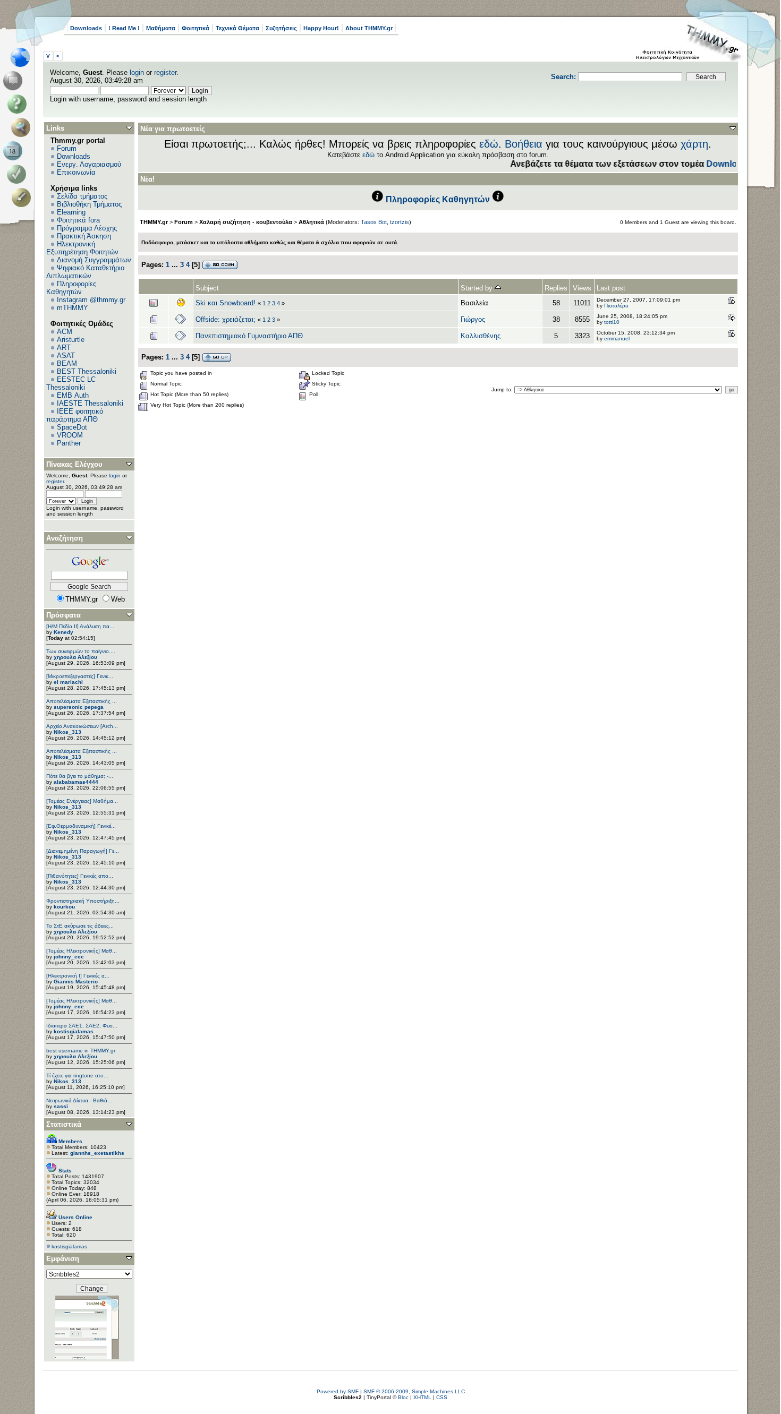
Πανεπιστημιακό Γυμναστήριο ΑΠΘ (249, 336)
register (165, 72)
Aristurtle (70, 340)
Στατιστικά (63, 1124)
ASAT (66, 355)
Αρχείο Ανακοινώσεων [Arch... (82, 726)
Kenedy (63, 632)
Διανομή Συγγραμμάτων (94, 260)
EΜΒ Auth (73, 395)
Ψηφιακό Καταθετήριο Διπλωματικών (85, 272)
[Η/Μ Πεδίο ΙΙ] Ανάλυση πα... (80, 626)
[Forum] (14, 81)
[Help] (18, 104)
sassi (61, 1106)
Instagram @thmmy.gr (91, 300)
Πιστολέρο (616, 305)
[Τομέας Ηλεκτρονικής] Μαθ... (81, 951)
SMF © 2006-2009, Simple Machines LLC (414, 1391)
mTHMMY (72, 308)
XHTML (422, 1397)
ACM (64, 332)
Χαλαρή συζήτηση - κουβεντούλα (245, 222)
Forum (67, 148)
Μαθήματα (160, 28)
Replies (556, 288)
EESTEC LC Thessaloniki (71, 383)
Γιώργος (473, 319)
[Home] (23, 57)
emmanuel (617, 338)
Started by (478, 288)
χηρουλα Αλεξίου (75, 657)
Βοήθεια (523, 144)
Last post (611, 288)
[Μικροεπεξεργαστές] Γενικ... (79, 676)
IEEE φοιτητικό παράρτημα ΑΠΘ (74, 415)
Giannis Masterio (76, 981)
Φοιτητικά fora (78, 220)
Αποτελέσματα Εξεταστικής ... (81, 701)
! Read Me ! (124, 28)
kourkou (64, 907)
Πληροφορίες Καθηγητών (71, 288)
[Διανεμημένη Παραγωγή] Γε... (82, 851)
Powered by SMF (338, 1391)
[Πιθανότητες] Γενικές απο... (79, 876)
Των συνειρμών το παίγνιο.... (80, 651)
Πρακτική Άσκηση (84, 236)
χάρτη (694, 144)
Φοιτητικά (195, 28)
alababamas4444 (76, 782)
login (137, 72)
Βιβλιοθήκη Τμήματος (89, 204)
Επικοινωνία (76, 172)
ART (64, 348)
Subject (207, 288)
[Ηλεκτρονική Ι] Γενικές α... (77, 976)
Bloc (403, 1397)
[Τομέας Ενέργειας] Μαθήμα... (82, 801)
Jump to (501, 389)
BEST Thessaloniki (86, 371)
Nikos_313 (67, 732)
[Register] (23, 197)
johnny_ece (69, 956)
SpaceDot (72, 427)
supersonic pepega (79, 707)
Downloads (86, 28)
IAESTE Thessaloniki (90, 403)
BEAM (67, 363)
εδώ (488, 144)
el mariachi (68, 682)
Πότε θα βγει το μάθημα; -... (79, 776)
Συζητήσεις (281, 28)
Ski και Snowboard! (227, 303)
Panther (69, 443)
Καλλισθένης (480, 336)
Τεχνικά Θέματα (237, 28)
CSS (441, 1397)
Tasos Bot (374, 222)
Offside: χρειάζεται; (226, 319)
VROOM (70, 435)
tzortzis (399, 222)
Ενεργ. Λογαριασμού (89, 164)
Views (582, 288)
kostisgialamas (74, 1031)
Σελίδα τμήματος (82, 196)
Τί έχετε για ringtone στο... (77, 1075)
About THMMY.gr (369, 28)
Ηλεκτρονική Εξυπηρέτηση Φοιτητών (82, 248)
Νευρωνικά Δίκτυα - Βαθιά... (79, 1100)
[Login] (18, 174)
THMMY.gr (154, 222)
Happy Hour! (321, 28)
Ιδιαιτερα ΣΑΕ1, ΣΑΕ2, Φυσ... (81, 1026)
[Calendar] (14, 151)
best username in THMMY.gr (80, 1050)
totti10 (611, 322)
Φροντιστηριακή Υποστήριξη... (83, 901)
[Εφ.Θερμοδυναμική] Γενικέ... (81, 826)
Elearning (71, 212)
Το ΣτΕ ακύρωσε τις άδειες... (80, 926)
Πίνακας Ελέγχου (74, 464)
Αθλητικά (311, 222)
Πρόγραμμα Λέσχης (87, 228)
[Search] (23, 127)
